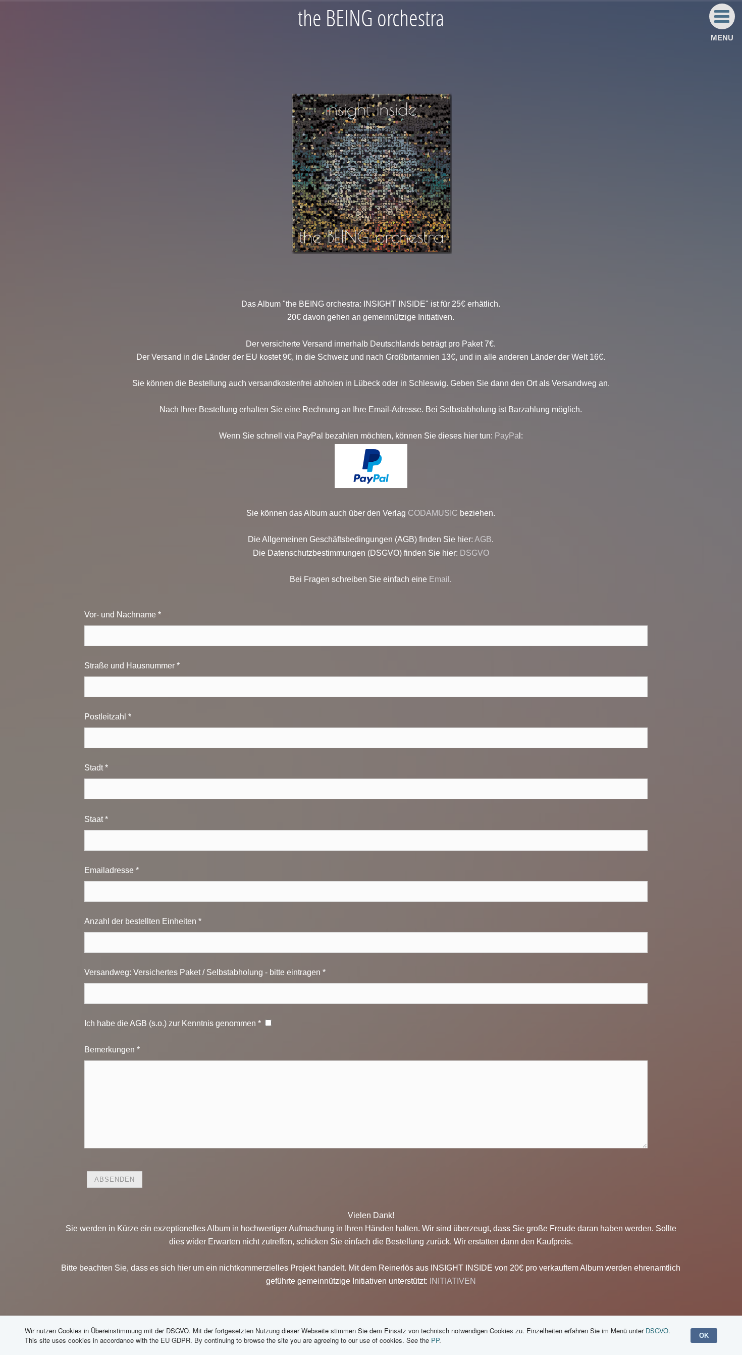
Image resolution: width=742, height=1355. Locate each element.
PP (435, 1340)
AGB (483, 539)
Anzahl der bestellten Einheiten (140, 921)
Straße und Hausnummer (129, 665)
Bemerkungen (109, 1049)
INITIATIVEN (453, 1281)
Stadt (93, 767)
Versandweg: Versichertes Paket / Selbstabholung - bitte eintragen (202, 972)
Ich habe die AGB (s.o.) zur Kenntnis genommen (170, 1023)
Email (439, 579)
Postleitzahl (105, 716)
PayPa (507, 435)
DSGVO (474, 553)
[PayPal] (371, 485)
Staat (93, 819)
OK (704, 1335)
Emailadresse (109, 870)
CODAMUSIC (433, 513)
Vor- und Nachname (120, 614)
